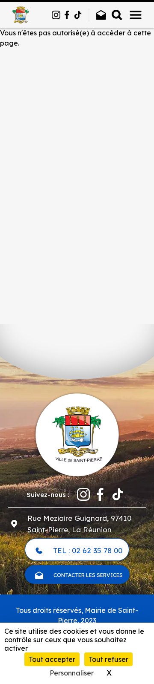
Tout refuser (108, 659)
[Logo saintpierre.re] (77, 434)
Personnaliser (72, 673)
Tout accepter (52, 659)
